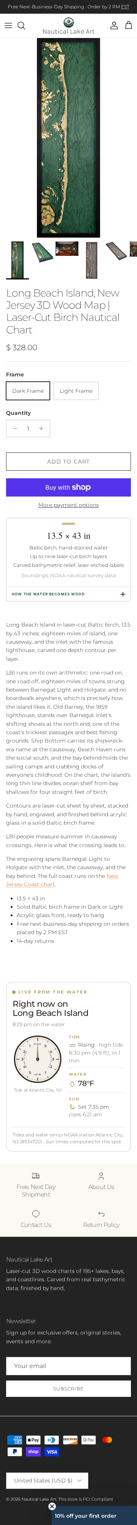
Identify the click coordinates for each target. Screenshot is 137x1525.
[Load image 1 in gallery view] (68, 138)
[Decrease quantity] (13, 428)
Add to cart (68, 461)
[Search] (25, 25)
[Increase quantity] (43, 428)
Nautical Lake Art (39, 1499)
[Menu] (8, 25)
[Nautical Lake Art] (68, 25)
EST (125, 7)
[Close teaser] (52, 1506)
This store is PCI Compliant (85, 1499)
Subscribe (68, 1389)
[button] (94, 1515)
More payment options (68, 505)
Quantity (18, 412)
